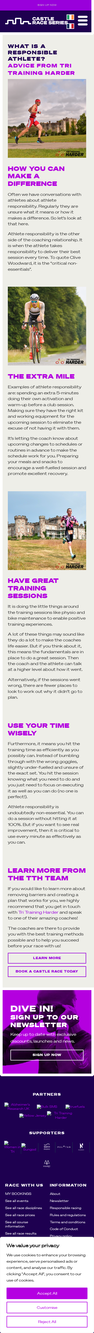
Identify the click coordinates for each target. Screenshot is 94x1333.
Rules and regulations (68, 1215)
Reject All (47, 1321)
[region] (47, 1285)
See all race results (21, 1233)
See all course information (16, 1224)
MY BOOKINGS (18, 1193)
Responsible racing (65, 1208)
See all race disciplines (23, 1208)
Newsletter (59, 1201)
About (55, 1193)
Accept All (47, 1293)
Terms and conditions (67, 1222)
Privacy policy (61, 1236)
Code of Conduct (64, 1229)
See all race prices (20, 1215)
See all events (16, 1201)
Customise (47, 1307)
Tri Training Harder (38, 912)
